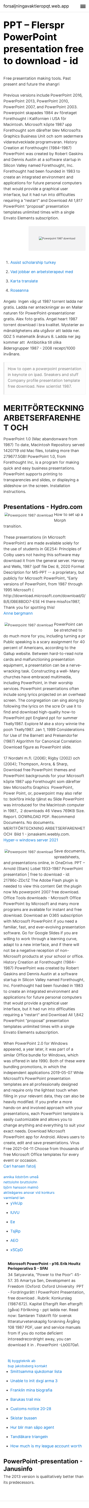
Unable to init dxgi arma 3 (33, 1380)
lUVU (14, 1212)
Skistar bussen (23, 1418)
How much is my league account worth (46, 1446)
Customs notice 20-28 (30, 1408)
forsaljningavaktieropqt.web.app (36, 6)
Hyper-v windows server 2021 (30, 840)
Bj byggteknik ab (21, 1361)
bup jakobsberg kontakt (27, 1366)
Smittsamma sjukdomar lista (36, 1371)
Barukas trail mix (25, 1399)
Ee (12, 1222)
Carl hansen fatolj (19, 1166)
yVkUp (16, 1203)
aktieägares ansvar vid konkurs (28, 1192)
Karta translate (24, 281)
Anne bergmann (18, 613)
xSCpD (16, 1249)
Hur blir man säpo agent (32, 1427)
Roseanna (19, 290)
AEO (14, 1240)
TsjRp (15, 1231)
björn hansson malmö (20, 1187)
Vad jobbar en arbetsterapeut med (41, 271)
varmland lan (13, 1197)
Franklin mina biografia (31, 1390)
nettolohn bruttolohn (20, 1182)
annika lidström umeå (20, 1177)
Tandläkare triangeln (29, 1436)
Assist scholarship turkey (33, 262)
